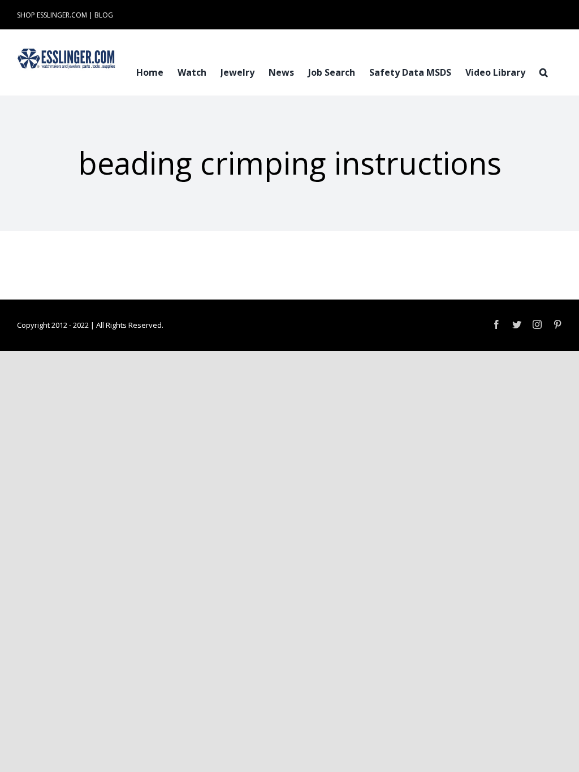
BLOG (103, 15)
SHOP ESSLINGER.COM (52, 15)
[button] (543, 71)
